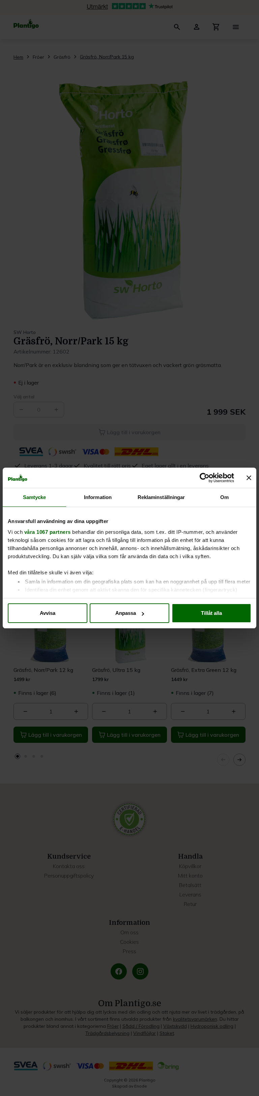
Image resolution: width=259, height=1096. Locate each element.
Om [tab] (224, 497)
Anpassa (125, 613)
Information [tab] (98, 497)
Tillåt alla (211, 613)
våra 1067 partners (47, 532)
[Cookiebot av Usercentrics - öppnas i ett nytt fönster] (204, 478)
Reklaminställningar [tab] (161, 497)
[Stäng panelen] (249, 477)
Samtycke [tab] (34, 497)
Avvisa (47, 613)
